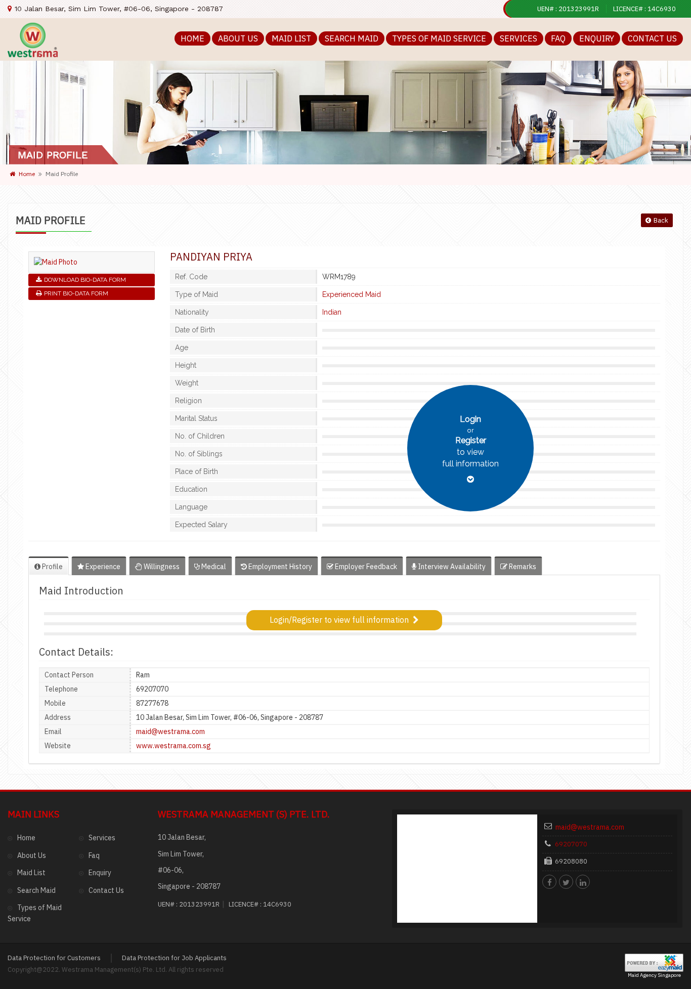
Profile (51, 566)
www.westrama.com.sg (173, 745)
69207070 (571, 844)
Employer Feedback (365, 566)
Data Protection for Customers (54, 958)
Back (661, 220)
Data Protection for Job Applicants (174, 958)
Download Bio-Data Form (85, 279)
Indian (331, 312)
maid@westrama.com (170, 731)
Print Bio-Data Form (76, 293)
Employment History (279, 566)
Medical (213, 566)
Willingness (161, 566)
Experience (102, 566)
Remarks (521, 566)
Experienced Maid (351, 294)
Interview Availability (451, 566)
